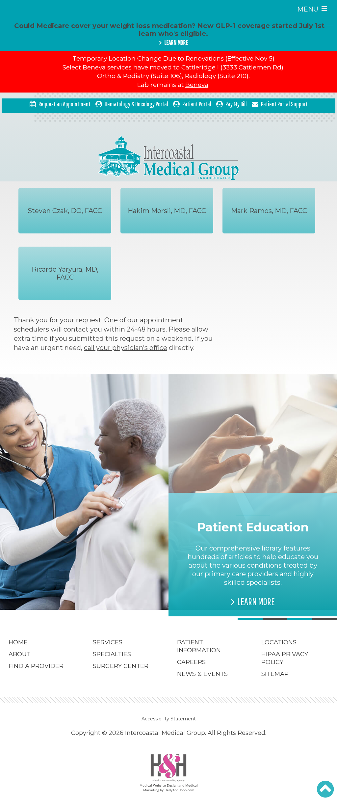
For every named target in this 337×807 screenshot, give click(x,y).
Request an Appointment (65, 104)
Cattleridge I (200, 67)
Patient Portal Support (284, 104)
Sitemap (275, 674)
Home (18, 642)
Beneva (196, 85)
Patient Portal (196, 104)
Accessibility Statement (169, 719)
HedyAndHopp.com (179, 790)
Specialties (112, 654)
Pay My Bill (236, 104)
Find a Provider (36, 666)
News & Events (202, 674)
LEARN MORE (176, 42)
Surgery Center (120, 666)
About (20, 654)
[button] (325, 789)
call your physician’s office (125, 348)
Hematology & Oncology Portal (136, 104)
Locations (279, 642)
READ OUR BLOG (87, 593)
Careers (191, 662)
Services (107, 642)
